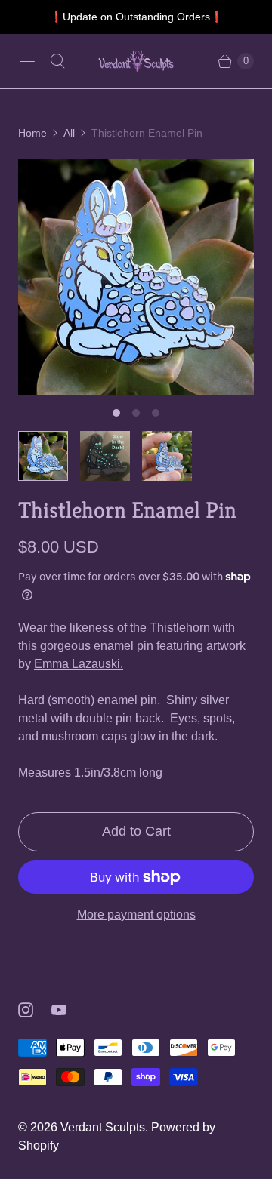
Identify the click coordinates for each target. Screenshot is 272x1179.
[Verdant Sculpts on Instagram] (34, 1010)
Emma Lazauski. (78, 663)
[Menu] (27, 61)
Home (32, 133)
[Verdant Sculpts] (136, 61)
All (69, 133)
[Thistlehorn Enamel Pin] (136, 277)
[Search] (57, 61)
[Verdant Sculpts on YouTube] (68, 1010)
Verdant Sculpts (102, 1127)
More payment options (136, 914)
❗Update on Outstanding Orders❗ (136, 17)
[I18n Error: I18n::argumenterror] (43, 456)
